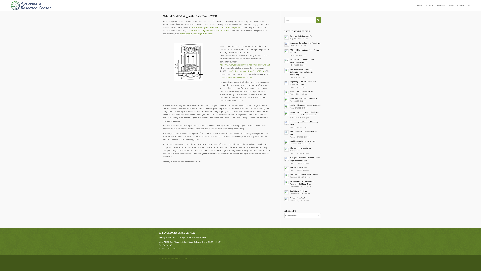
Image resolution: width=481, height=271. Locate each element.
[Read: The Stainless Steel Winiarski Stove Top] (286, 132)
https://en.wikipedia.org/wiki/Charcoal (196, 33)
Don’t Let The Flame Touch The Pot (304, 174)
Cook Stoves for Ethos (298, 191)
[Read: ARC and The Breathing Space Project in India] (286, 51)
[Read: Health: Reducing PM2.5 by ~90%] (286, 142)
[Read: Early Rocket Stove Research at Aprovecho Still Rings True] (286, 182)
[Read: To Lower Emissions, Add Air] (286, 37)
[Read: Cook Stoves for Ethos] (286, 192)
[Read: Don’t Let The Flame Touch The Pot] (286, 175)
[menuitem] (419, 5)
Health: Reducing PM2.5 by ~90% (303, 141)
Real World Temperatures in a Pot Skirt (305, 105)
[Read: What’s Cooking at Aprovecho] (286, 92)
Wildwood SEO (204, 258)
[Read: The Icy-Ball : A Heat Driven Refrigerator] (286, 149)
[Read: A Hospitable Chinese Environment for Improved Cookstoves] (286, 159)
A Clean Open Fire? (297, 198)
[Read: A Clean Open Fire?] (286, 199)
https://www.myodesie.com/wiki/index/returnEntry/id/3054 (217, 27)
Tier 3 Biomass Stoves (298, 167)
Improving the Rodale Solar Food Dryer (305, 43)
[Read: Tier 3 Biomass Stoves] (286, 168)
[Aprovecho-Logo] (32, 5)
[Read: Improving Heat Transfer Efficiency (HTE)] (286, 123)
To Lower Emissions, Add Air (301, 36)
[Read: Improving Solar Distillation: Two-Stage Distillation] (286, 83)
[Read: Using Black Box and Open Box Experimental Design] (286, 61)
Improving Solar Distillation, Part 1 (303, 98)
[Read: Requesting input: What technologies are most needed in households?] (286, 113)
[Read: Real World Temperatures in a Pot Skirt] (286, 106)
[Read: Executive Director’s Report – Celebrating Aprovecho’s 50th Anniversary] (286, 70)
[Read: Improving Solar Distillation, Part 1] (286, 99)
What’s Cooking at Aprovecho (301, 91)
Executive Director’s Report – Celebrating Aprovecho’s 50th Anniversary (301, 72)
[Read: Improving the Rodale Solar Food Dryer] (286, 44)
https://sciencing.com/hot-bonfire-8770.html (210, 30)
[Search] (469, 5)
